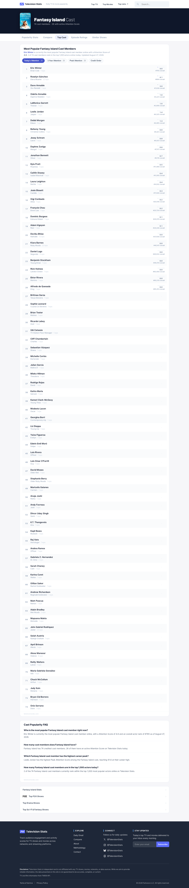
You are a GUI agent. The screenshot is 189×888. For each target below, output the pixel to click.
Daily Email (78, 835)
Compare (78, 839)
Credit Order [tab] (96, 61)
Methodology (80, 848)
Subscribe (163, 844)
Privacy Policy (42, 883)
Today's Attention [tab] (33, 61)
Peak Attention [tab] (78, 61)
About (76, 843)
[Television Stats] (31, 4)
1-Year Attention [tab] (56, 61)
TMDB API (46, 876)
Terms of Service (26, 883)
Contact (77, 852)
